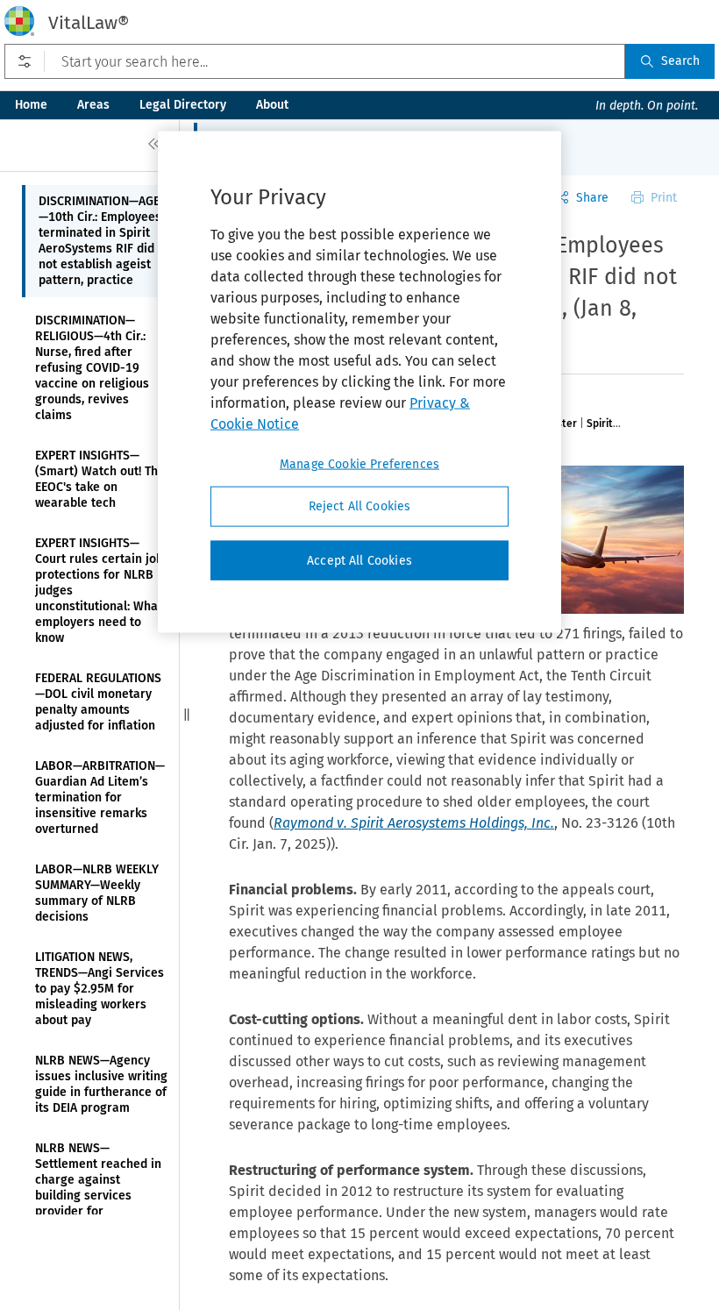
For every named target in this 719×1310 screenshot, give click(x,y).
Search (680, 60)
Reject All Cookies (360, 506)
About (272, 104)
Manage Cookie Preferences (359, 464)
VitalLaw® (88, 22)
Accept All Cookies (359, 559)
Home (31, 104)
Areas (93, 104)
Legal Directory (182, 104)
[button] (187, 714)
